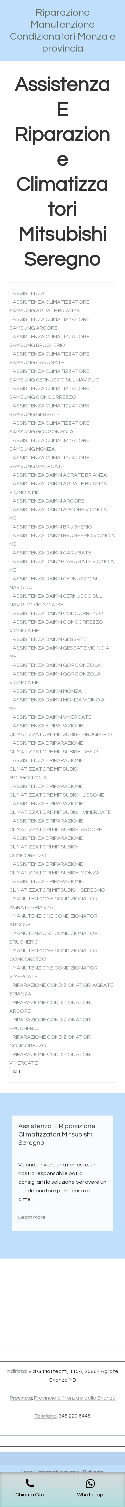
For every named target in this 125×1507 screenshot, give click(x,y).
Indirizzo (16, 1371)
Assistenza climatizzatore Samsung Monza (49, 445)
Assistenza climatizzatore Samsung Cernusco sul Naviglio (54, 375)
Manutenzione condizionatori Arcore (54, 920)
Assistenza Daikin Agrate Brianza (60, 475)
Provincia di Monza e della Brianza (75, 1398)
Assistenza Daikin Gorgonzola (57, 665)
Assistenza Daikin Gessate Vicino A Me (59, 652)
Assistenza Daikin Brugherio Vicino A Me (62, 540)
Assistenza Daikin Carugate (52, 552)
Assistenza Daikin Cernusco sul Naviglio (55, 583)
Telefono (45, 1416)
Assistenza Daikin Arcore (48, 501)
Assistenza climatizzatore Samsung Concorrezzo (49, 393)
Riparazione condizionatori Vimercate (50, 1059)
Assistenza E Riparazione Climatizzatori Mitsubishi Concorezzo (46, 846)
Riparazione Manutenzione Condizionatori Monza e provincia (62, 30)
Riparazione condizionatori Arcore (50, 1007)
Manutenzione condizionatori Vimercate (54, 972)
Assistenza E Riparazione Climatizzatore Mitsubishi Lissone (56, 791)
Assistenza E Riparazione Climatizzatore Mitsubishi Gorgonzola (46, 769)
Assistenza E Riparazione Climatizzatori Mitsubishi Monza (54, 868)
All (17, 1071)
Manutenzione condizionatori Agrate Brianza (54, 903)
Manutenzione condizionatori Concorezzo (54, 955)
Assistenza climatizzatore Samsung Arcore (49, 324)
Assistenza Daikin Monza (47, 691)
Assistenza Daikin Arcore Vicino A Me (58, 514)
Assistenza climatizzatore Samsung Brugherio (49, 341)
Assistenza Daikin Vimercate (52, 717)
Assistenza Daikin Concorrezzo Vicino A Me (56, 626)
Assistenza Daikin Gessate (50, 639)
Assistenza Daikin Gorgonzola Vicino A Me (55, 678)
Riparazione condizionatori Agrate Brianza (61, 989)
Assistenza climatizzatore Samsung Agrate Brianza (49, 306)
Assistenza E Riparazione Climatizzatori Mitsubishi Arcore (55, 825)
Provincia (21, 1398)
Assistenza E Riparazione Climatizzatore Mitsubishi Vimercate (60, 808)
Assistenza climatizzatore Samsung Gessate (49, 410)
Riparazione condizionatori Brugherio (50, 1024)
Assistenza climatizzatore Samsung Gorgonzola (49, 427)
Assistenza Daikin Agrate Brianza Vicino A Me (58, 488)
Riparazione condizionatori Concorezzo (50, 1041)
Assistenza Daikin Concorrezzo (58, 613)
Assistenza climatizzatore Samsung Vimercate (49, 462)
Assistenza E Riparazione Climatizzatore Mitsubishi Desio (53, 747)
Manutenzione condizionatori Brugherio (54, 938)
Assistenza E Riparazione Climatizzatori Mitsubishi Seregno (57, 886)
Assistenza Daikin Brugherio (52, 526)
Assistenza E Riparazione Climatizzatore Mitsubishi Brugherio (60, 730)
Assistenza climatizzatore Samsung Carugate (49, 358)
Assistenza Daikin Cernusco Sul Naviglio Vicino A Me (55, 600)
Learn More (32, 1217)
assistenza (29, 293)
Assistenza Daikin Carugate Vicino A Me (61, 566)
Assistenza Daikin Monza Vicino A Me (57, 704)
